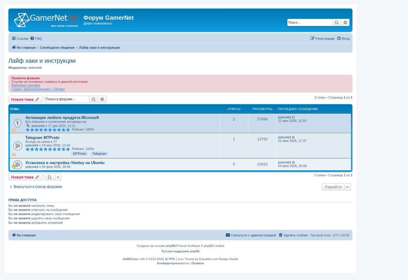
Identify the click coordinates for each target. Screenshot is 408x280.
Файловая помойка (25, 85)
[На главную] (46, 19)
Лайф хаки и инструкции (42, 60)
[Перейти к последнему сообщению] (294, 117)
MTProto (79, 153)
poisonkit (35, 67)
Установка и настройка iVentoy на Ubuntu (65, 162)
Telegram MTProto (42, 137)
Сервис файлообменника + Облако (38, 89)
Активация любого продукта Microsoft (62, 117)
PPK (172, 259)
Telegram (99, 153)
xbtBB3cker (130, 259)
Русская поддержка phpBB (181, 251)
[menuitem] (36, 38)
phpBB (170, 245)
